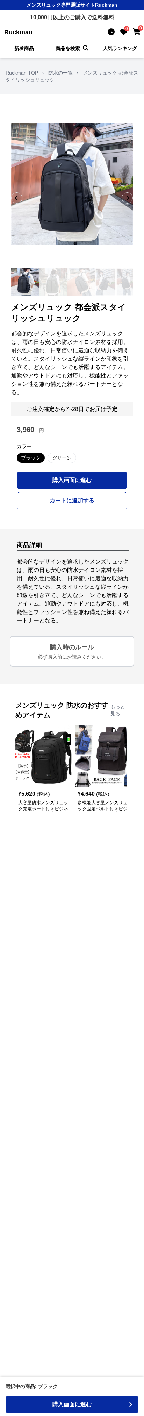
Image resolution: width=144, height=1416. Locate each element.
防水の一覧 (60, 73)
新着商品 (24, 48)
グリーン (62, 458)
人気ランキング (120, 48)
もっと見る (117, 710)
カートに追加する (72, 500)
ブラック (31, 458)
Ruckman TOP (22, 73)
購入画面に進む (72, 480)
